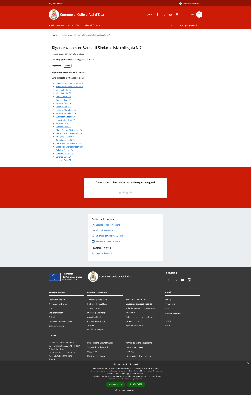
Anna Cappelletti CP (65, 140)
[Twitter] (163, 14)
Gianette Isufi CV (63, 96)
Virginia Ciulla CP (63, 93)
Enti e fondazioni (56, 312)
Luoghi (168, 320)
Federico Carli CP (63, 106)
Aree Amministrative (58, 303)
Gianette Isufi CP (63, 100)
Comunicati (170, 303)
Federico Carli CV (63, 103)
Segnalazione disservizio (98, 347)
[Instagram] (176, 14)
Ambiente (130, 312)
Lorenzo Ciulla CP (63, 160)
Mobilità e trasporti (95, 329)
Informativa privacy (134, 347)
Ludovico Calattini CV (65, 116)
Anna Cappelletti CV (65, 136)
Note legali (131, 351)
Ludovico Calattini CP (65, 120)
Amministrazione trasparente (139, 342)
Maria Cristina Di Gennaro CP (69, 133)
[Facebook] (156, 14)
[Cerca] (199, 14)
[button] (125, 390)
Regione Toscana (56, 3)
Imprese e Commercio (96, 312)
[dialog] (125, 378)
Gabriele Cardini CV (64, 150)
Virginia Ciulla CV (63, 89)
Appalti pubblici (94, 317)
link (140, 379)
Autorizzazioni (132, 321)
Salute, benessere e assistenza (139, 317)
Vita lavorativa (93, 308)
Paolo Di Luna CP (63, 126)
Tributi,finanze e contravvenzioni (140, 308)
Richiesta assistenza (96, 355)
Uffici (51, 308)
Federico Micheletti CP (66, 113)
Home (54, 34)
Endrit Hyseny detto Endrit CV (69, 83)
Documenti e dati (56, 325)
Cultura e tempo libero (97, 303)
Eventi (167, 325)
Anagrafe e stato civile (97, 299)
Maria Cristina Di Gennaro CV (69, 130)
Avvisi (167, 308)
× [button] (248, 363)
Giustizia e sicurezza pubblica (139, 303)
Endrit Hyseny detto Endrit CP (69, 86)
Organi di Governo (57, 299)
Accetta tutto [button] (115, 384)
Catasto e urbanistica (96, 321)
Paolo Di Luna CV (63, 123)
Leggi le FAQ (92, 351)
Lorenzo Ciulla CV (63, 156)
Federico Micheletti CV (66, 109)
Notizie (168, 299)
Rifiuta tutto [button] (136, 384)
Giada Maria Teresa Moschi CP (69, 146)
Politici (52, 317)
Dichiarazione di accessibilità (138, 355)
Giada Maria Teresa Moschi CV (69, 143)
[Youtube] (169, 14)
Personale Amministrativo (60, 321)
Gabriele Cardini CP (64, 153)
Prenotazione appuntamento (100, 342)
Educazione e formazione (137, 299)
